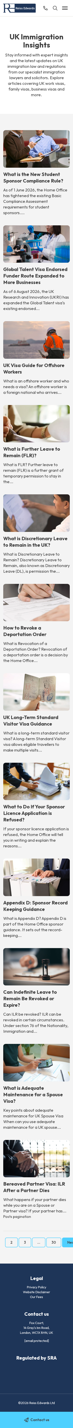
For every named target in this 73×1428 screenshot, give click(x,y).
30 (54, 1242)
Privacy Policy (36, 1287)
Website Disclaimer (36, 1292)
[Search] (55, 8)
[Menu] (65, 8)
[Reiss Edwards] (19, 8)
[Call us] (45, 8)
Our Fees (36, 1297)
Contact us (39, 1419)
